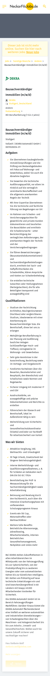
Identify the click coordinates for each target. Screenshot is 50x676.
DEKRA (12, 100)
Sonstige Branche (22, 61)
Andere (38, 61)
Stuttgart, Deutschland (20, 103)
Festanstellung (13, 111)
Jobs (7, 61)
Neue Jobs (32, 52)
